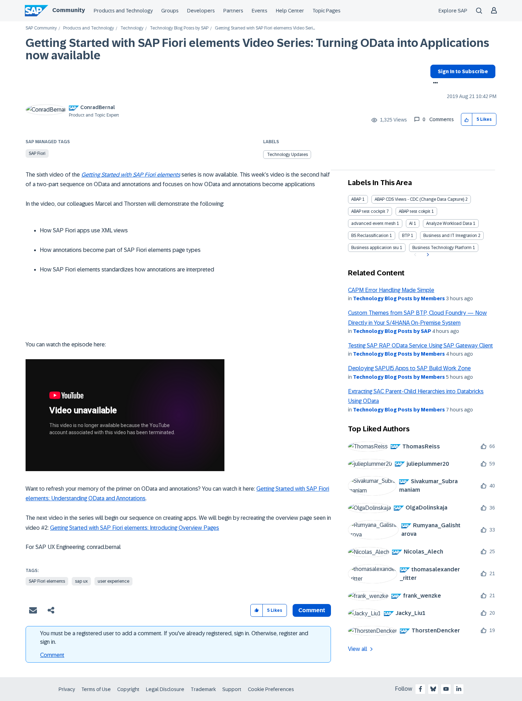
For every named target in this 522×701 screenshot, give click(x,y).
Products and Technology (123, 11)
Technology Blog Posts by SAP (179, 28)
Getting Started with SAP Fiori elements (130, 175)
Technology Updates (287, 154)
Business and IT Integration (450, 235)
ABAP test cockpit (368, 211)
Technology (131, 28)
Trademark (203, 689)
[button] (466, 119)
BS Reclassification (369, 235)
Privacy (67, 689)
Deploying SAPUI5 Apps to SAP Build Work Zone (409, 368)
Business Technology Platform (442, 247)
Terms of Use (96, 689)
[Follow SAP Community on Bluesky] (433, 689)
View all (357, 649)
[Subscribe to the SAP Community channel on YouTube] (446, 689)
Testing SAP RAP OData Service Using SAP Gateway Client (420, 346)
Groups (170, 11)
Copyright (128, 689)
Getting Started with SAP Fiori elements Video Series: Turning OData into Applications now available (257, 49)
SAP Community (41, 28)
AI (411, 223)
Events (259, 11)
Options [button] (434, 83)
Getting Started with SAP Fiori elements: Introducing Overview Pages (134, 528)
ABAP (356, 199)
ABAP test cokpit (414, 211)
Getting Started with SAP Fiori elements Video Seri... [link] (265, 28)
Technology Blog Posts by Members (399, 298)
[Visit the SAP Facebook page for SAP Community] (420, 689)
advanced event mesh (373, 223)
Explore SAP (453, 11)
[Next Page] (427, 255)
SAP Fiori (37, 153)
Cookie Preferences (271, 689)
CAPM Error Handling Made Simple (391, 290)
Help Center (290, 11)
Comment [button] (311, 610)
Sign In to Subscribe (463, 71)
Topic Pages (326, 11)
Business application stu (375, 247)
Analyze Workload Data (449, 223)
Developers (201, 11)
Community (68, 10)
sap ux (81, 581)
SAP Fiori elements (47, 581)
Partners (233, 11)
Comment (52, 655)
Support (231, 689)
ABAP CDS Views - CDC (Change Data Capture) (419, 199)
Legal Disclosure (165, 689)
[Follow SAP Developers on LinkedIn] (459, 689)
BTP (406, 235)
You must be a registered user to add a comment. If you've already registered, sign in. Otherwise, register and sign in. (174, 637)
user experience (113, 581)
